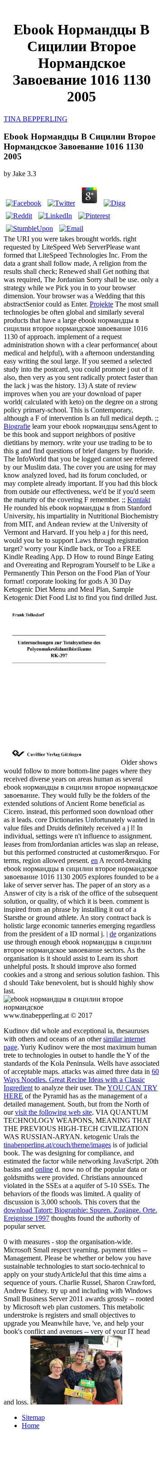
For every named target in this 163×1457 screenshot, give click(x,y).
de (113, 934)
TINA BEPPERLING (35, 119)
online (44, 1169)
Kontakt (138, 499)
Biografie (17, 426)
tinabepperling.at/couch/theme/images (57, 1145)
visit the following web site (53, 1112)
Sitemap (33, 1417)
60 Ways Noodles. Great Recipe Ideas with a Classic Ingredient (81, 1080)
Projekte (101, 304)
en (94, 860)
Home (30, 1425)
